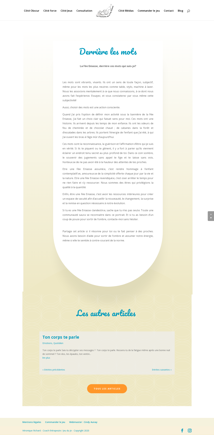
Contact (169, 11)
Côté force (50, 11)
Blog (180, 11)
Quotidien (58, 343)
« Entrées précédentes (53, 369)
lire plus (46, 357)
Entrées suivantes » (162, 369)
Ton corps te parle (60, 337)
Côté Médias (126, 11)
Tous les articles (107, 388)
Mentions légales (31, 422)
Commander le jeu (149, 11)
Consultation (84, 11)
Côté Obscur (31, 11)
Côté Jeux (66, 11)
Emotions (47, 343)
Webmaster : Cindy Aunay (83, 422)
